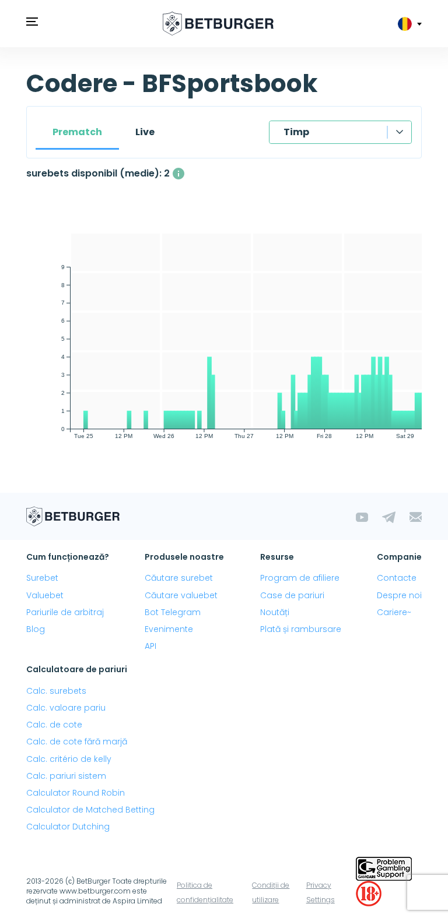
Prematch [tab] (77, 132)
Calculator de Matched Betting (90, 809)
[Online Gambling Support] (384, 867)
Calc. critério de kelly (68, 759)
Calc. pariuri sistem (66, 776)
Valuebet (45, 595)
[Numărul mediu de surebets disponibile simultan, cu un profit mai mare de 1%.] (178, 173)
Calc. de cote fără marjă (76, 741)
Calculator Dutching (68, 826)
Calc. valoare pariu (66, 708)
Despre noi (399, 595)
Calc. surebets (56, 691)
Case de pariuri (292, 595)
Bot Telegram (173, 612)
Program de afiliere (300, 578)
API (150, 646)
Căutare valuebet (181, 595)
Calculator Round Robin (75, 793)
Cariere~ (394, 612)
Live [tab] (145, 132)
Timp (296, 132)
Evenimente (169, 629)
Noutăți (274, 612)
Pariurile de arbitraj (65, 612)
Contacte (396, 578)
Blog (35, 629)
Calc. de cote (54, 724)
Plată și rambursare (300, 629)
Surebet (42, 578)
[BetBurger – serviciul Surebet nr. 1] (218, 24)
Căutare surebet (179, 578)
